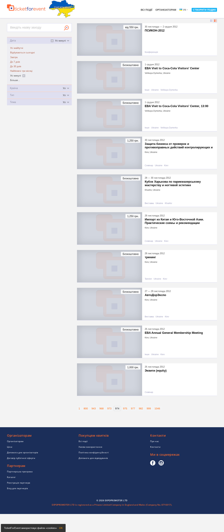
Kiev (166, 165)
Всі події (146, 9)
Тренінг (148, 279)
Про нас (154, 441)
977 (133, 408)
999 (149, 408)
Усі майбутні (16, 48)
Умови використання (90, 446)
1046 (157, 408)
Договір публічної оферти (21, 458)
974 (117, 408)
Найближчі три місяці (21, 71)
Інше (147, 90)
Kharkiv (168, 203)
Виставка (149, 203)
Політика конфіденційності (94, 452)
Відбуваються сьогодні (22, 52)
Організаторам (165, 9)
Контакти (155, 446)
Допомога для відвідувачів (93, 458)
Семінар (149, 165)
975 (125, 408)
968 (101, 408)
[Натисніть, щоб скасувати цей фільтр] (23, 75)
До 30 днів (15, 66)
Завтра (14, 57)
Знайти (66, 28)
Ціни (9, 446)
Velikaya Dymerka (169, 90)
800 (86, 408)
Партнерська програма (20, 471)
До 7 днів (15, 62)
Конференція (151, 52)
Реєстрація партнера (18, 482)
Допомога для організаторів (22, 452)
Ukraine (155, 90)
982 (141, 408)
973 (109, 408)
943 (94, 408)
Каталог (11, 477)
